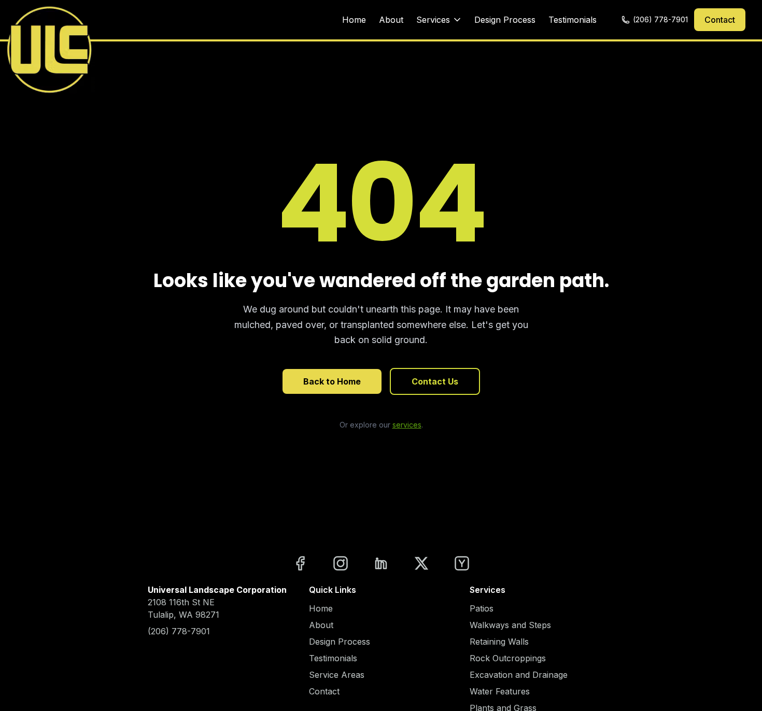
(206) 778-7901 (660, 19)
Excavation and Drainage (519, 675)
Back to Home (332, 381)
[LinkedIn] (381, 563)
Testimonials (572, 20)
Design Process (504, 20)
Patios (481, 608)
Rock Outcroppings (508, 658)
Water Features (500, 691)
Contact (719, 20)
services (406, 424)
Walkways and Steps (510, 625)
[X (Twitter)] (421, 563)
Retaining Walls (499, 641)
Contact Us (435, 381)
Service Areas (336, 675)
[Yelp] (462, 563)
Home (354, 20)
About (391, 20)
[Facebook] (300, 563)
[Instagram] (340, 563)
